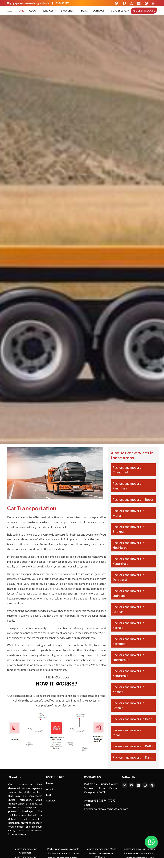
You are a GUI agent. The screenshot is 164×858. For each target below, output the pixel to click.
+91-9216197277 (119, 10)
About (33, 10)
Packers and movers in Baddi (132, 719)
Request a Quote (144, 10)
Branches (67, 10)
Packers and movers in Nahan (63, 853)
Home (20, 10)
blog (84, 10)
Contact (99, 10)
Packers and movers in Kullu (132, 746)
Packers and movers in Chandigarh (25, 850)
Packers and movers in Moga (101, 848)
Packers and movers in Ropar (133, 499)
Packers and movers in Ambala (63, 848)
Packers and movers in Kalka (132, 757)
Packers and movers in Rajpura (139, 848)
